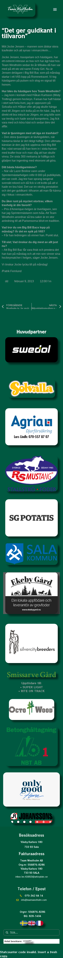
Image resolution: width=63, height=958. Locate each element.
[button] (55, 9)
